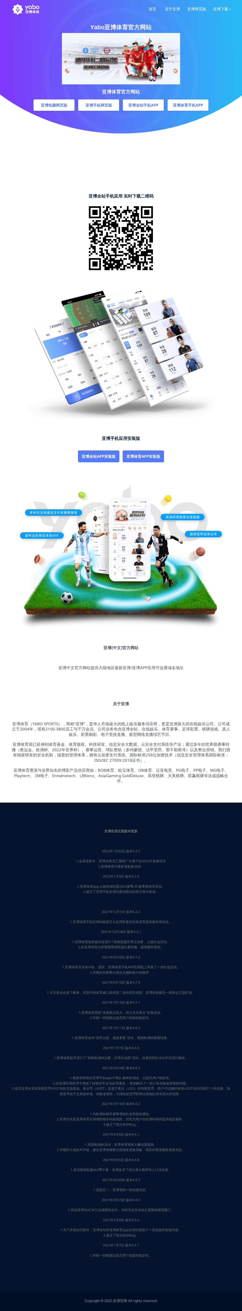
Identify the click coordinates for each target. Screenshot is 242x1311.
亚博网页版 (196, 9)
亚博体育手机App (188, 105)
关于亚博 (172, 9)
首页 (152, 9)
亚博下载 (220, 9)
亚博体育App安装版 (143, 456)
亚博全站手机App (143, 105)
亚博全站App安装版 (99, 456)
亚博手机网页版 (99, 105)
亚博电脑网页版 (54, 105)
